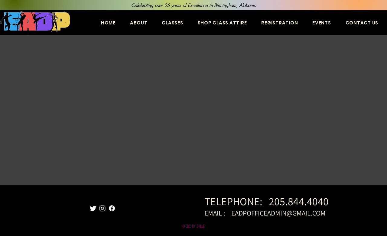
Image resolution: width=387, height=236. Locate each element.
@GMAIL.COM (306, 213)
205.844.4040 (300, 201)
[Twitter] (93, 208)
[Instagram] (102, 208)
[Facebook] (112, 208)
